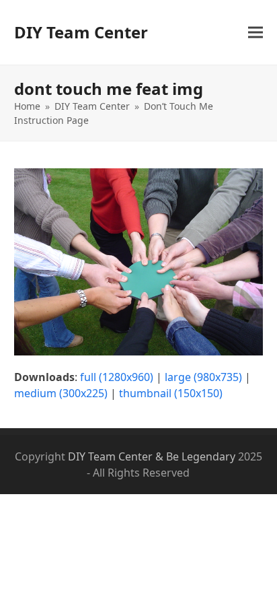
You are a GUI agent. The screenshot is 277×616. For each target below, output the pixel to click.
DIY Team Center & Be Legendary (151, 456)
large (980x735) (203, 377)
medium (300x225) (61, 393)
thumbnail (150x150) (171, 393)
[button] (255, 32)
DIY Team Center (81, 32)
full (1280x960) (116, 377)
